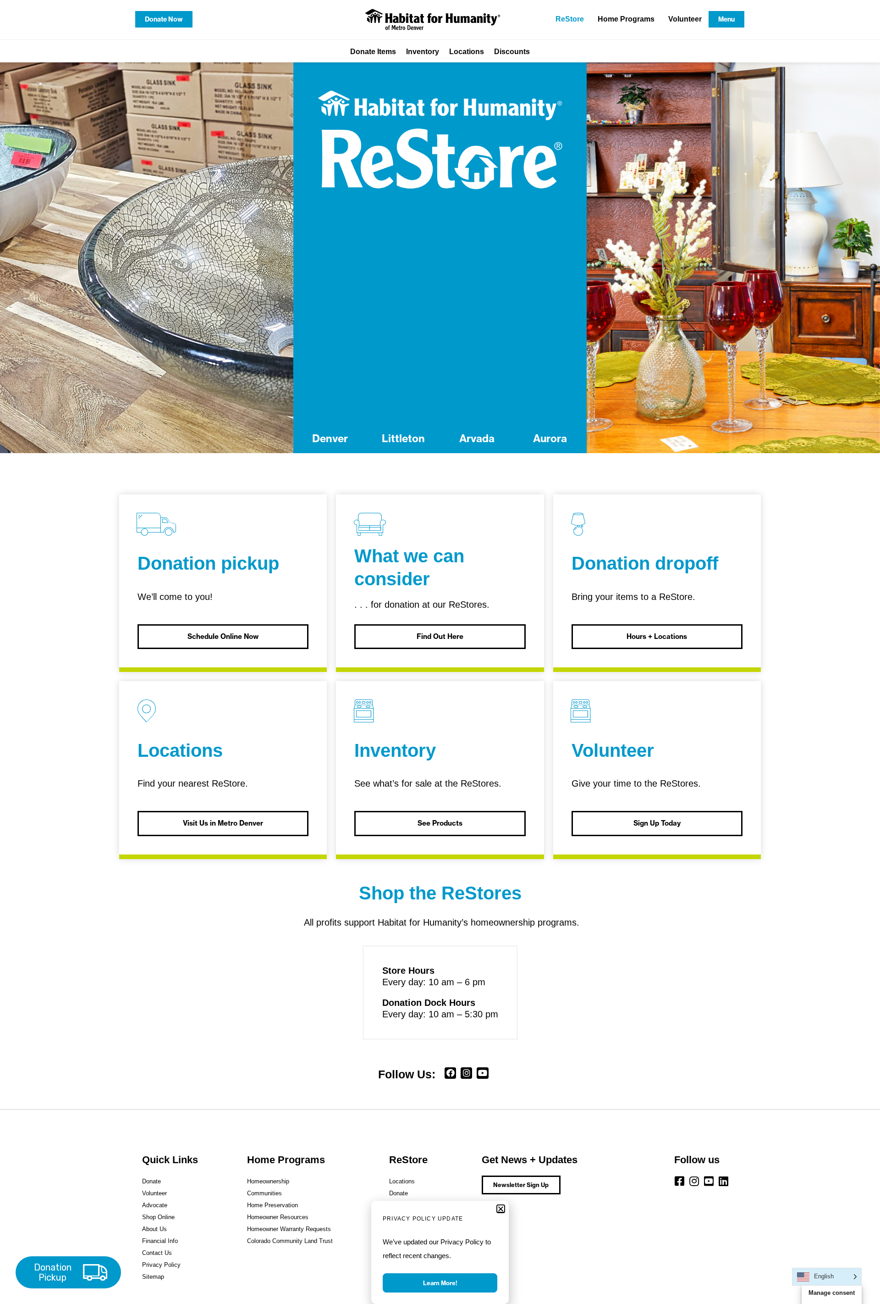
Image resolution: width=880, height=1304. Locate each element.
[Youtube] (482, 1073)
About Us (154, 1229)
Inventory (422, 51)
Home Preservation (272, 1205)
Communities (264, 1193)
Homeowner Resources (277, 1217)
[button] (500, 1208)
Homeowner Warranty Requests (289, 1229)
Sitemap (153, 1276)
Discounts (512, 51)
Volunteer (685, 19)
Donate (151, 1181)
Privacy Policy (161, 1264)
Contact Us (157, 1252)
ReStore (570, 19)
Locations (466, 51)
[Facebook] (450, 1073)
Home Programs (626, 19)
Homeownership (268, 1181)
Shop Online (158, 1217)
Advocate (154, 1205)
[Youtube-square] (709, 1181)
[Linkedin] (723, 1181)
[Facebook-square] (679, 1181)
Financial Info (160, 1240)
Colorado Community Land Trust (290, 1240)
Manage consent (831, 1292)
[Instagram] (466, 1073)
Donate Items (373, 51)
